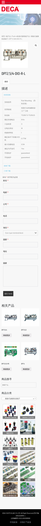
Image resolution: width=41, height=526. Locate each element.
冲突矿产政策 (25, 522)
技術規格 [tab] (7, 95)
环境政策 (13, 522)
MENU (8, 2)
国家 (5, 240)
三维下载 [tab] (7, 171)
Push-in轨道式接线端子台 (21, 36)
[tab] (6, 81)
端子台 (8, 36)
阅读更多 (6, 335)
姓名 (5, 181)
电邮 (5, 192)
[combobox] (19, 398)
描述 (6, 81)
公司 (5, 204)
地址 (5, 251)
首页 (3, 36)
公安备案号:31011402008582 (20, 518)
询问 (5, 228)
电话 (5, 216)
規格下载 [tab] (7, 166)
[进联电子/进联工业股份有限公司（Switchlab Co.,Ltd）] (10, 8)
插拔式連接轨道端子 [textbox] (18, 399)
